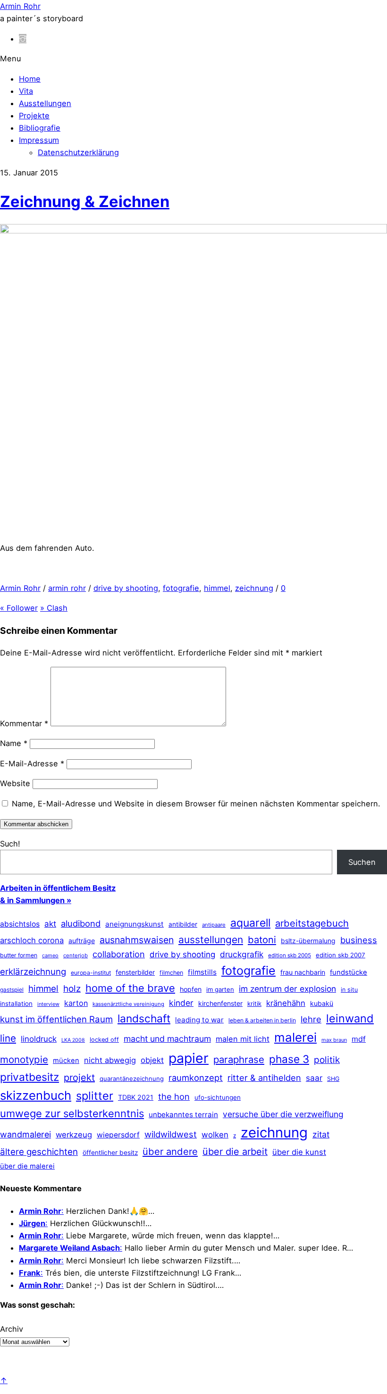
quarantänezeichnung (132, 1078)
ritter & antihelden (264, 1077)
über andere (170, 1151)
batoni (262, 940)
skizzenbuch (35, 1095)
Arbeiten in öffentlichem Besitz (58, 888)
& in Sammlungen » (35, 900)
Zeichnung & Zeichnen (84, 201)
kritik (254, 1003)
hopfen (191, 989)
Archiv (11, 1329)
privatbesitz (29, 1076)
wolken (215, 1134)
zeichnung (254, 588)
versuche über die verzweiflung (283, 1114)
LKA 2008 (73, 1040)
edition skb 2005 (289, 955)
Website (15, 783)
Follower (19, 608)
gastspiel (12, 989)
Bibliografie (39, 128)
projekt (79, 1077)
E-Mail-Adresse (32, 763)
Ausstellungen (45, 103)
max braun (334, 1040)
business (358, 940)
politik (327, 1059)
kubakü (321, 1003)
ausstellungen (210, 940)
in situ (349, 989)
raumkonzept (195, 1077)
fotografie (181, 588)
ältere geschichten (39, 1151)
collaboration (119, 954)
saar (314, 1078)
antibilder (182, 924)
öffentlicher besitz (110, 1152)
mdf (359, 1039)
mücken (66, 1060)
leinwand (350, 1018)
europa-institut (91, 972)
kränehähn (285, 1003)
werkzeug (74, 1134)
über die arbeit (235, 1151)
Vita (26, 91)
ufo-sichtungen (217, 1097)
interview (48, 1004)
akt (50, 924)
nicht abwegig (110, 1060)
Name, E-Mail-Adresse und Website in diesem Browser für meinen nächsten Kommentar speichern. (196, 803)
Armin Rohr (20, 588)
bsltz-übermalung (308, 941)
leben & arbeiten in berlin (262, 1020)
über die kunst (299, 1152)
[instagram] (22, 38)
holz (72, 988)
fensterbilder (135, 972)
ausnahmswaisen (137, 940)
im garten (220, 989)
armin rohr (67, 588)
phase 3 (289, 1059)
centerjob (75, 955)
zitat (320, 1134)
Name (13, 743)
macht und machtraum (167, 1039)
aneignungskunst (134, 924)
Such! (10, 843)
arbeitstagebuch (312, 923)
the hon (174, 1096)
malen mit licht (242, 1039)
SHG (333, 1078)
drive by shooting (125, 588)
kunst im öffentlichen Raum (56, 1019)
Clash (53, 608)
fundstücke (348, 972)
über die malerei (27, 1166)
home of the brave (130, 988)
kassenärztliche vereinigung (128, 1004)
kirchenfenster (220, 1003)
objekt (152, 1060)
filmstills (202, 972)
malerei (295, 1037)
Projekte (34, 115)
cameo (50, 955)
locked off (104, 1039)
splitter (94, 1096)
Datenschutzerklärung (78, 152)
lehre (311, 1019)
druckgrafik (241, 954)
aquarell (250, 922)
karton (76, 1003)
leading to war (199, 1019)
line (8, 1038)
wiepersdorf (118, 1134)
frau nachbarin (302, 972)
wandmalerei (25, 1134)
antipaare (214, 924)
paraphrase (238, 1059)
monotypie (24, 1059)
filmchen (171, 972)
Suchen (362, 862)
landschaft (144, 1018)
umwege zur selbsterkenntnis (72, 1113)
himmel (217, 588)
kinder (181, 1003)
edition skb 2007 (340, 955)
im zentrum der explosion (287, 989)
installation (16, 1003)
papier (188, 1058)
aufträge (81, 941)
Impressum (39, 140)
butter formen (18, 955)
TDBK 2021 (135, 1097)
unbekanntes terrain (183, 1114)
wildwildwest (170, 1134)
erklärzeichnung (33, 971)
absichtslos (20, 924)
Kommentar (24, 723)
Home (30, 78)
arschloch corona (32, 940)
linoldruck (39, 1039)
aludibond (81, 923)
